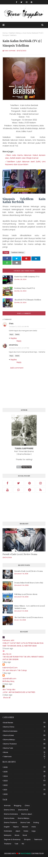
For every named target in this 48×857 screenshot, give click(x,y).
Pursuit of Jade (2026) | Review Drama (20, 554)
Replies (14, 338)
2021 (24, 789)
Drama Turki (24, 748)
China (27, 805)
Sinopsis (27, 839)
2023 (24, 780)
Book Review (24, 722)
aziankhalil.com (9, 678)
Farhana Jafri (8, 640)
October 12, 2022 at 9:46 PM (19, 327)
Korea (26, 831)
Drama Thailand (24, 744)
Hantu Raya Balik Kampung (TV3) (26, 276)
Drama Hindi (23, 810)
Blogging (17, 805)
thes (11, 323)
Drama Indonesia (24, 731)
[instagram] (26, 2)
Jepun (17, 831)
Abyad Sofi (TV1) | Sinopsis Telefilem (27, 300)
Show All (6, 697)
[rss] (40, 490)
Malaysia (7, 835)
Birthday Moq (8, 681)
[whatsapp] (18, 490)
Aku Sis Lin (7, 654)
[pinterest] (31, 2)
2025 (24, 771)
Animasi (7, 805)
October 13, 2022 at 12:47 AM (19, 348)
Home (5, 33)
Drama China (24, 727)
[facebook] (16, 2)
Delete (17, 334)
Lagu (34, 831)
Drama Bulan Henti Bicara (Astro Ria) (28, 582)
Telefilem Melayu (15, 33)
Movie (24, 752)
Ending (36, 822)
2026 (24, 767)
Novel (25, 835)
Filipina (16, 827)
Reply (11, 334)
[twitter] (21, 2)
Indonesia (8, 831)
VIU (23, 844)
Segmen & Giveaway (12, 839)
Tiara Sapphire (9, 51)
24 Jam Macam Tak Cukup (15, 670)
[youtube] (7, 490)
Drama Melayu (24, 739)
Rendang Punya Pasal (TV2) (24, 288)
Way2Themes (26, 853)
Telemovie (24, 756)
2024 (24, 776)
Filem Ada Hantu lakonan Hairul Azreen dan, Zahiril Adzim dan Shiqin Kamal (25, 156)
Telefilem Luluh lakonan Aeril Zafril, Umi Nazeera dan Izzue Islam (25, 163)
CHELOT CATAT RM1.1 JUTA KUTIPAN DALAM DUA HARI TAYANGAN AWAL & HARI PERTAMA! (23, 644)
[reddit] (29, 490)
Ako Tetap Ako (9, 689)
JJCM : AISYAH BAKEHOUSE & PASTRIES (19, 692)
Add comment (16, 368)
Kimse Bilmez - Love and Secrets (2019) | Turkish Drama (29, 607)
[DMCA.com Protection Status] (24, 468)
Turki (16, 844)
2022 (24, 785)
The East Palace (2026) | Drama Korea (28, 617)
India (34, 827)
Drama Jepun (26, 814)
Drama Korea (24, 735)
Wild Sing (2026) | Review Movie (26, 594)
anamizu (13, 345)
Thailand (7, 844)
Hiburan (25, 827)
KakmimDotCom (10, 667)
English (7, 827)
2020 (24, 794)
